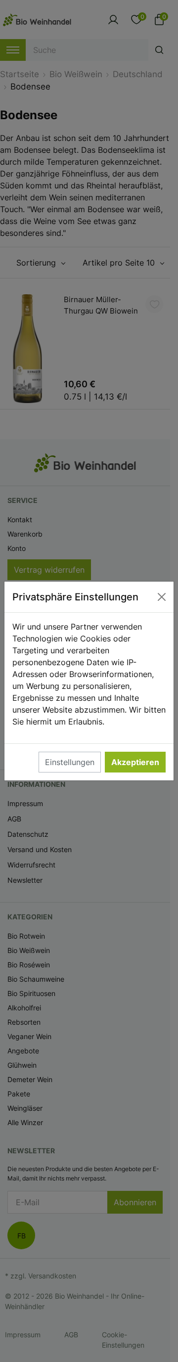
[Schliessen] (162, 597)
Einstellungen (69, 762)
